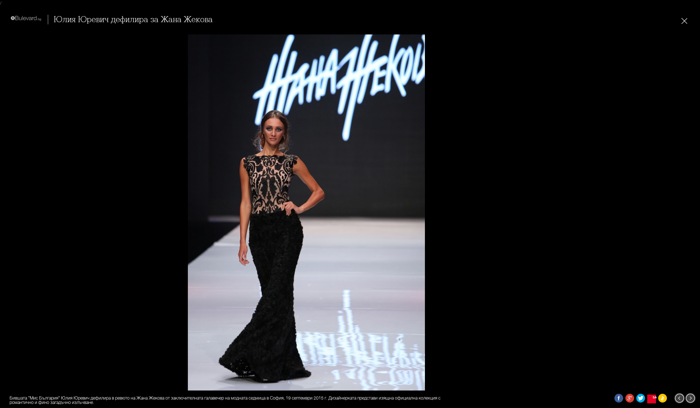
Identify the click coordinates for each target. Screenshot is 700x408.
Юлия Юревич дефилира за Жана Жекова (133, 19)
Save (654, 397)
